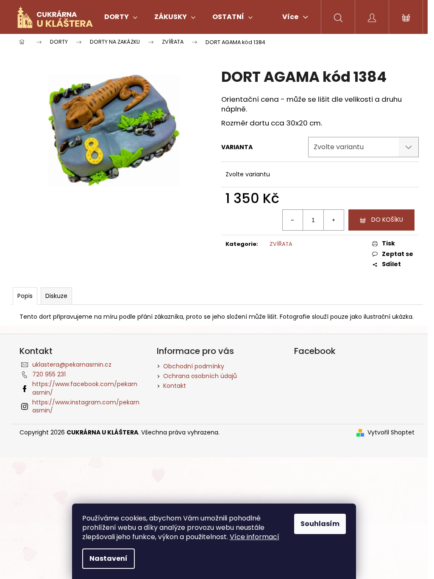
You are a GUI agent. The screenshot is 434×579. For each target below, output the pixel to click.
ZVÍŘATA (281, 244)
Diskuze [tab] (56, 296)
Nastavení (108, 558)
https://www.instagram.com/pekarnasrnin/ (85, 406)
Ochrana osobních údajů (200, 376)
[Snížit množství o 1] (293, 220)
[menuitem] (121, 17)
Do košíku (387, 219)
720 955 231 (49, 374)
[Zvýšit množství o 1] (333, 220)
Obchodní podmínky (193, 366)
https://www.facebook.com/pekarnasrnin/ (84, 388)
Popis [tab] (25, 296)
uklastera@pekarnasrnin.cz (71, 364)
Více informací (254, 537)
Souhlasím (319, 524)
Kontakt (174, 385)
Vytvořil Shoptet (391, 433)
